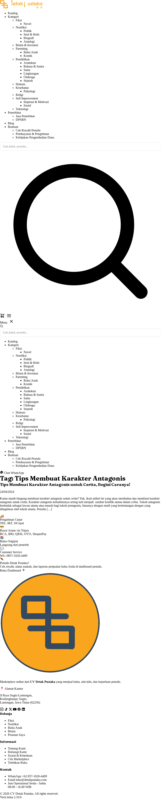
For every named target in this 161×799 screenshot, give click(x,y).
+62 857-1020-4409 (34, 776)
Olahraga (29, 77)
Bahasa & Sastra (34, 66)
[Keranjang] (2, 317)
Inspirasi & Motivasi (36, 102)
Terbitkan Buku (17, 762)
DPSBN (21, 119)
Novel (27, 23)
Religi (19, 94)
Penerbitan (14, 112)
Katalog (13, 13)
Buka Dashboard (11, 570)
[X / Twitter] (11, 710)
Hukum (20, 84)
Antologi (29, 41)
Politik (28, 31)
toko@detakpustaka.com (31, 779)
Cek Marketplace (18, 759)
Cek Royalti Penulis (28, 130)
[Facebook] (19, 710)
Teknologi (22, 109)
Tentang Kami (17, 748)
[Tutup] (11, 322)
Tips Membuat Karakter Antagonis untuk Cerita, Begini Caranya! (65, 484)
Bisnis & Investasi (27, 45)
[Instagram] (2, 710)
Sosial (27, 105)
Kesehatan (22, 87)
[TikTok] (6, 710)
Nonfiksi (21, 27)
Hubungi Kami (17, 752)
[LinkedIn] (23, 710)
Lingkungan (31, 73)
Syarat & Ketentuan (20, 755)
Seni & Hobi (31, 34)
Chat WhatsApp (13, 472)
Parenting (21, 48)
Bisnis (12, 731)
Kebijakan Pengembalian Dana (35, 137)
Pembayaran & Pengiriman (32, 134)
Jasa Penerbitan (25, 116)
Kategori (13, 16)
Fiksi (19, 20)
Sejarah (28, 80)
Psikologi (29, 91)
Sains (27, 70)
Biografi (29, 38)
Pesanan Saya (16, 734)
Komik (28, 55)
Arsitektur (30, 63)
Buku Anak (31, 52)
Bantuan (13, 126)
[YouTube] (15, 710)
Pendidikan (23, 59)
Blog (11, 123)
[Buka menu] (9, 316)
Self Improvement (27, 98)
